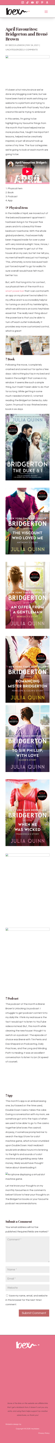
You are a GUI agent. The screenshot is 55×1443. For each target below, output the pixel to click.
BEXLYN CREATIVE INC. (31, 1424)
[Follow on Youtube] (32, 2)
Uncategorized (14, 50)
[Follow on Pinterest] (42, 2)
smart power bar (15, 291)
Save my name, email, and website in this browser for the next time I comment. (27, 1300)
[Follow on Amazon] (47, 2)
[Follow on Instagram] (22, 2)
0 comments (31, 50)
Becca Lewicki (17, 45)
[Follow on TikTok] (27, 2)
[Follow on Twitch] (37, 2)
